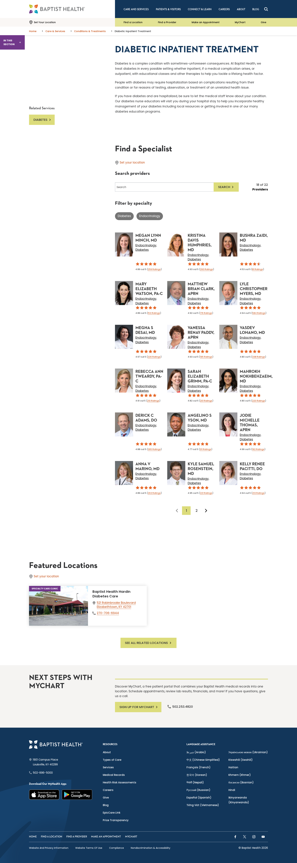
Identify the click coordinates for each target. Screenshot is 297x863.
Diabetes (124, 216)
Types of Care (112, 760)
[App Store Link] (44, 795)
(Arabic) (196, 752)
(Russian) (198, 790)
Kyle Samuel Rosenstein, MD (201, 469)
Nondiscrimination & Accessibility (150, 848)
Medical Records (114, 775)
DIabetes (40, 120)
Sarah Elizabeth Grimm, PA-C (200, 376)
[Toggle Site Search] (266, 9)
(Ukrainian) (248, 752)
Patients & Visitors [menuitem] (168, 9)
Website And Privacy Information (48, 848)
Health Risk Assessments (119, 782)
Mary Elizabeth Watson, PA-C (149, 289)
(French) (198, 767)
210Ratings (153, 400)
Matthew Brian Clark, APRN (201, 289)
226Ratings (154, 356)
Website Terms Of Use (88, 848)
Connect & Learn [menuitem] (200, 9)
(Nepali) (195, 782)
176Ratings (206, 313)
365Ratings (154, 449)
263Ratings (154, 493)
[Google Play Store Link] (77, 795)
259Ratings (154, 269)
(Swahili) (240, 760)
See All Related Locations (146, 643)
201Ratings (206, 400)
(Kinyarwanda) (238, 800)
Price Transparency (116, 820)
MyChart (240, 22)
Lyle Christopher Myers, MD (253, 289)
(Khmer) (239, 775)
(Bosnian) (241, 782)
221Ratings (206, 493)
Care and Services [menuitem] (136, 9)
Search (224, 187)
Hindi (231, 790)
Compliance (116, 848)
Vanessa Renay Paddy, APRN (201, 333)
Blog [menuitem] (255, 9)
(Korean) (196, 775)
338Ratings (258, 356)
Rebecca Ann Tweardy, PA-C (149, 376)
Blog (106, 805)
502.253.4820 (182, 707)
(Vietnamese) (202, 805)
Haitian (233, 767)
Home (33, 836)
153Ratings (154, 313)
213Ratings (258, 493)
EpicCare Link (111, 812)
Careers (108, 790)
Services (108, 767)
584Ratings (258, 313)
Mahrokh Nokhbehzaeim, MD (256, 376)
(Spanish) (198, 797)
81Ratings (257, 269)
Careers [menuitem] (224, 9)
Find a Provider (167, 22)
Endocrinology (149, 216)
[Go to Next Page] (206, 510)
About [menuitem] (241, 9)
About (107, 752)
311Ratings (205, 449)
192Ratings (258, 449)
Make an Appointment (205, 22)
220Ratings (258, 400)
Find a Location (133, 22)
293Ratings (206, 269)
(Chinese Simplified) (203, 760)
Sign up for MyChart (136, 707)
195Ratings (206, 356)
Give (263, 22)
